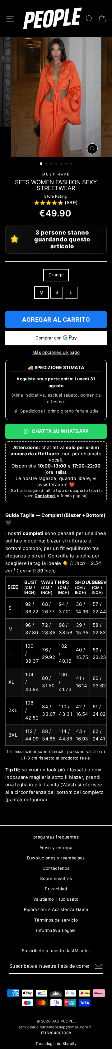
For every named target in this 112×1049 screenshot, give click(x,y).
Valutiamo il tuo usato (55, 899)
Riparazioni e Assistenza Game (56, 909)
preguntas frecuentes (56, 836)
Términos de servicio (56, 920)
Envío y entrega (56, 847)
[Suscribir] (99, 966)
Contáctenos (56, 868)
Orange (56, 274)
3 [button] (52, 164)
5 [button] (61, 164)
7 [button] (71, 164)
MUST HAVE (56, 174)
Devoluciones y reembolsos (56, 857)
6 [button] (66, 164)
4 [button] (56, 164)
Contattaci (45, 495)
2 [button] (47, 164)
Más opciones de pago (56, 352)
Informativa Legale (56, 930)
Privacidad (56, 888)
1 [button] (41, 164)
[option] (56, 97)
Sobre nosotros (56, 878)
